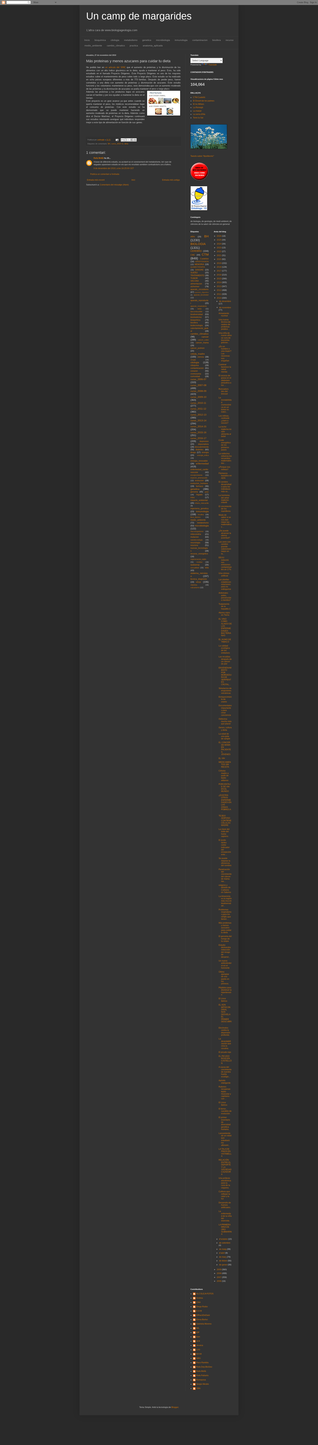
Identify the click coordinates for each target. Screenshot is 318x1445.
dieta (126, 144)
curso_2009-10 (198, 397)
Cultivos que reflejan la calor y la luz (224, 1195)
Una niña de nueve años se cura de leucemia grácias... (225, 338)
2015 (219, 278)
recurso (230, 40)
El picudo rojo (225, 1052)
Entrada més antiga (171, 180)
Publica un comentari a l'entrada (104, 174)
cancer (205, 336)
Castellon (204, 259)
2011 (219, 294)
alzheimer (194, 286)
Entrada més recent (96, 180)
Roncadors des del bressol (224, 391)
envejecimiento (196, 475)
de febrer (223, 1261)
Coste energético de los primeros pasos (225, 445)
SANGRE (199, 270)
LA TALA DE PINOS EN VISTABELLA (225, 1152)
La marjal (197, 111)
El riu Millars (198, 104)
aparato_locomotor (201, 295)
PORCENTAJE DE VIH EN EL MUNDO (225, 787)
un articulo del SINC (115, 67)
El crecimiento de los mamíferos (225, 508)
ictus (192, 497)
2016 (219, 275)
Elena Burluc (202, 1319)
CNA (198, 1302)
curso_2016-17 (198, 438)
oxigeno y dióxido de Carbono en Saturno (225, 888)
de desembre (225, 301)
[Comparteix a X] (128, 140)
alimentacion (196, 284)
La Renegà (198, 107)
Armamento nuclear (224, 314)
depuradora (203, 444)
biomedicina (196, 317)
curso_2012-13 (198, 414)
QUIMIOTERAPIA (197, 267)
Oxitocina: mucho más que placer (225, 721)
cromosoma (195, 374)
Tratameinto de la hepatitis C (225, 606)
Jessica (199, 1345)
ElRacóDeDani (203, 1315)
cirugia (193, 360)
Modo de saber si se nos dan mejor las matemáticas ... (225, 521)
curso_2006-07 (198, 379)
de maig (223, 1249)
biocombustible (196, 312)
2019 (219, 263)
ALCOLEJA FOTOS (204, 1294)
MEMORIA (199, 264)
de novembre (225, 307)
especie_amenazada (198, 478)
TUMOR (194, 278)
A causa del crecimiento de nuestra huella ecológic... (225, 1072)
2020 (219, 259)
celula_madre (197, 353)
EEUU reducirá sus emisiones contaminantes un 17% (225, 563)
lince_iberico (195, 517)
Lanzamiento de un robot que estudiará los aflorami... (225, 1139)
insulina (201, 514)
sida (207, 567)
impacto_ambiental (199, 500)
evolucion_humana (199, 483)
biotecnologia (196, 325)
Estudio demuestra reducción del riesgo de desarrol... (225, 951)
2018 (219, 267)
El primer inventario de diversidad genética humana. (225, 1123)
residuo (199, 562)
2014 (219, 282)
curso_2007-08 (198, 385)
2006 (219, 1281)
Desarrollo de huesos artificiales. (225, 1205)
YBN (198, 1388)
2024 (219, 244)
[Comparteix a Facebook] (131, 140)
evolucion (199, 480)
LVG (198, 1349)
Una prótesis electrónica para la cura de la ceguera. (225, 1183)
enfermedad (202, 463)
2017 (219, 271)
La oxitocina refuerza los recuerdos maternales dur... (225, 458)
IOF (197, 1332)
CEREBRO (196, 251)
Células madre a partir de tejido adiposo (224, 776)
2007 (219, 1277)
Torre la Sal (198, 118)
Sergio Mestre (202, 1384)
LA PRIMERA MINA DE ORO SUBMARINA (225, 1229)
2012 (219, 290)
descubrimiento (202, 447)
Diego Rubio (202, 1306)
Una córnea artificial (224, 574)
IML (198, 1328)
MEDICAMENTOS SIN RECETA (225, 764)
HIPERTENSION (202, 262)
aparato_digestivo (202, 292)
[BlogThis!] (125, 140)
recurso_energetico (199, 554)
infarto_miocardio (202, 503)
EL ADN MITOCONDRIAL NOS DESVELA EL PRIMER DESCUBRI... (225, 1014)
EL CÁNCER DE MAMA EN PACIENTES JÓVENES (225, 748)
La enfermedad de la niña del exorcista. (225, 1216)
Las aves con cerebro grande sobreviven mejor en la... (225, 548)
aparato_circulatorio (199, 289)
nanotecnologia (196, 540)
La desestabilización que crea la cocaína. (225, 1044)
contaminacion (200, 40)
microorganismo (196, 531)
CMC (192, 255)
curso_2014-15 (198, 426)
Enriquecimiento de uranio (225, 699)
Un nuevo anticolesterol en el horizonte (225, 964)
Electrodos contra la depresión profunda (224, 1031)
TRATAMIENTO (197, 275)
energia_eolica (203, 455)
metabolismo (130, 40)
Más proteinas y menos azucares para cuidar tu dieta (225, 928)
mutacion (194, 537)
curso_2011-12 (198, 408)
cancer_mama (202, 343)
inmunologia (181, 40)
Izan (198, 1337)
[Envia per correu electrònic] (122, 140)
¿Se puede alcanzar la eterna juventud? (225, 534)
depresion (204, 441)
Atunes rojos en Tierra (224, 614)
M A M (199, 1354)
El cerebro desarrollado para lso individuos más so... (225, 487)
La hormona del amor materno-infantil (224, 499)
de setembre (224, 1243)
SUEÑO (194, 272)
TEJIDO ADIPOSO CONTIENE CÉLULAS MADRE (225, 821)
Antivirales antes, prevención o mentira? (225, 596)
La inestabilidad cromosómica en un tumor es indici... (225, 404)
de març (223, 1257)
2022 (219, 251)
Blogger (174, 1407)
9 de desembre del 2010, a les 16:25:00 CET (114, 168)
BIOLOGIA (198, 244)
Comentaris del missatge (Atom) (114, 185)
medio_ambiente (93, 45)
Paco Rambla (202, 1362)
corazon (194, 371)
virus (198, 582)
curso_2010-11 (117, 144)
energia (205, 452)
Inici (133, 180)
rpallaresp (195, 565)
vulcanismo (195, 587)
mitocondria (195, 534)
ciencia (200, 357)
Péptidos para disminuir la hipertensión (225, 991)
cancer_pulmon (197, 348)
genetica (146, 40)
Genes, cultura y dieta (225, 728)
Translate (212, 65)
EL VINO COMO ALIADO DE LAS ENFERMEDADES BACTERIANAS (225, 627)
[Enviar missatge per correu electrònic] (117, 140)
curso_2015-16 (198, 432)
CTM (205, 254)
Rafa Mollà (99, 158)
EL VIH (222, 758)
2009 (219, 1269)
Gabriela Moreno (204, 1324)
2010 (219, 298)
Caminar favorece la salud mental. (225, 368)
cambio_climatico (116, 45)
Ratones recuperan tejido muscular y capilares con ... (225, 1093)
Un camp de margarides (139, 16)
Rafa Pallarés (202, 1375)
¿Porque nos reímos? (224, 468)
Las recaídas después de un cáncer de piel (225, 660)
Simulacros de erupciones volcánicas (225, 690)
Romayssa (201, 1380)
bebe (200, 309)
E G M (199, 1311)
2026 (219, 236)
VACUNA (194, 281)
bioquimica (100, 40)
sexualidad (194, 568)
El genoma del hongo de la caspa (225, 938)
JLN (198, 1341)
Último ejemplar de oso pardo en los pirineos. (224, 978)
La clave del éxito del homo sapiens (224, 832)
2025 (219, 240)
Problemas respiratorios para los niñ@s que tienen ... (225, 914)
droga (193, 452)
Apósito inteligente (225, 1081)
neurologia (195, 542)
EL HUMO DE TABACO (225, 640)
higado (199, 494)
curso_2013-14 (198, 420)
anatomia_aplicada (153, 45)
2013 (219, 286)
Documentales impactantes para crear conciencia (225, 710)
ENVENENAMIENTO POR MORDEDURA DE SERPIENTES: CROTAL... (225, 676)
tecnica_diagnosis (198, 579)
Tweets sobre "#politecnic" (202, 156)
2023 (219, 247)
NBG (198, 1358)
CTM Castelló (199, 97)
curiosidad (195, 376)
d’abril (222, 1253)
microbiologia (163, 40)
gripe (207, 492)
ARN (192, 237)
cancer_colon (203, 340)
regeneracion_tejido (198, 559)
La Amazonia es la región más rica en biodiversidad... (225, 901)
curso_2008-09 (198, 391)
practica (134, 45)
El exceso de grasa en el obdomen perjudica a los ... (225, 380)
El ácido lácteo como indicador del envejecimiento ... (225, 847)
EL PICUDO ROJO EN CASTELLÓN (225, 1059)
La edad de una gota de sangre (224, 736)
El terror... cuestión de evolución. (225, 1111)
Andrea (199, 1298)
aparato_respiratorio (198, 306)
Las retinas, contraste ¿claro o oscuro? (224, 419)
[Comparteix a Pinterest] (135, 140)
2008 (219, 1273)
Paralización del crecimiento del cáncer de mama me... (225, 875)
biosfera (216, 40)
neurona (194, 545)
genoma (194, 492)
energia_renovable (199, 461)
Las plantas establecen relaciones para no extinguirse (225, 584)
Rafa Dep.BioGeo (204, 1367)
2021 (219, 255)
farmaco (199, 486)
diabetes (199, 449)
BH (109, 144)
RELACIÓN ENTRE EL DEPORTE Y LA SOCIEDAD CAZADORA (225, 1167)
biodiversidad (196, 314)
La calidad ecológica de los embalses (224, 649)
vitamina (193, 585)
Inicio (87, 40)
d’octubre (223, 1239)
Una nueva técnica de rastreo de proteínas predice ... (224, 324)
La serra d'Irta (199, 114)
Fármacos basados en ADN (225, 475)
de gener (223, 1265)
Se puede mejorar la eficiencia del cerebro (225, 862)
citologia (115, 40)
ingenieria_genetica (199, 508)
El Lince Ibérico (223, 999)
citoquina (194, 365)
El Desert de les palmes (203, 101)
